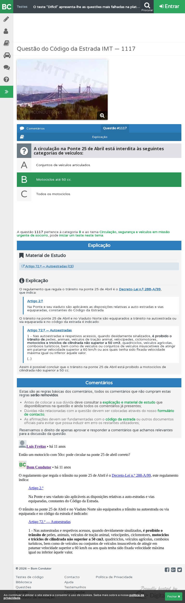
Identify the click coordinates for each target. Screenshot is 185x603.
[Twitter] (179, 570)
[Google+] (173, 570)
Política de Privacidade (114, 577)
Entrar (171, 6)
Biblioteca (19, 43)
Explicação (99, 137)
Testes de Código (19, 19)
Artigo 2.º (35, 301)
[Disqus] (99, 498)
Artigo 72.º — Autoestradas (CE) (49, 266)
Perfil (19, 31)
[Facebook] (167, 570)
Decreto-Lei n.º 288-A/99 (140, 289)
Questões (23, 587)
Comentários (35, 128)
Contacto (72, 577)
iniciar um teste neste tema (81, 235)
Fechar (172, 596)
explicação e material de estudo (129, 402)
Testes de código (30, 577)
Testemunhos (19, 67)
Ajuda (19, 80)
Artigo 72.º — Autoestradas (49, 330)
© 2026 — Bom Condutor (34, 568)
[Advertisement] (99, 28)
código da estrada (120, 419)
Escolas (19, 55)
